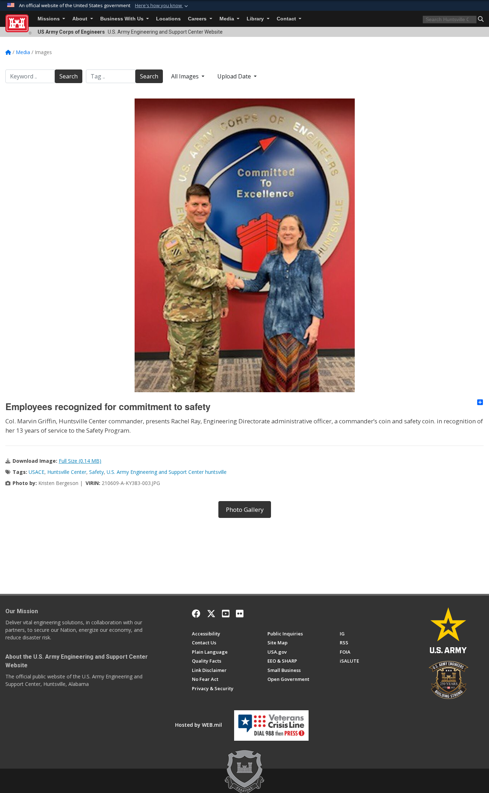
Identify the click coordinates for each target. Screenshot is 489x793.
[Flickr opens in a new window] (239, 613)
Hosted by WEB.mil (198, 724)
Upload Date (234, 76)
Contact (287, 18)
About (80, 18)
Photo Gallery (244, 509)
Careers (198, 18)
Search (68, 76)
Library (256, 18)
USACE (36, 471)
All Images (185, 76)
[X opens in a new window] (211, 613)
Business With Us (122, 18)
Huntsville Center (66, 471)
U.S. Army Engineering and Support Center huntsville (167, 471)
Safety (96, 471)
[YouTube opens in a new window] (225, 613)
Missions (49, 18)
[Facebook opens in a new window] (196, 613)
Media (227, 18)
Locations (168, 18)
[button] (162, 5)
